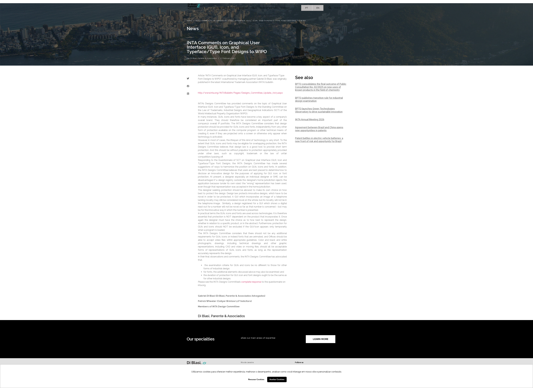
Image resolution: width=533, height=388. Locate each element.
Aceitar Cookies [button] (276, 379)
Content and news (269, 8)
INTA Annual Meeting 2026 (309, 119)
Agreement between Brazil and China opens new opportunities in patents (319, 129)
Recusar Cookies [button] (256, 379)
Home (190, 21)
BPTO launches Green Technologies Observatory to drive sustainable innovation (319, 110)
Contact (285, 8)
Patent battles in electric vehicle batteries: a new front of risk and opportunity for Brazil (319, 140)
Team (254, 8)
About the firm (222, 8)
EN (317, 8)
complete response (251, 282)
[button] (188, 78)
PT (306, 8)
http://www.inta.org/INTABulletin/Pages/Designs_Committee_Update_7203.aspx (240, 93)
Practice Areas (241, 8)
